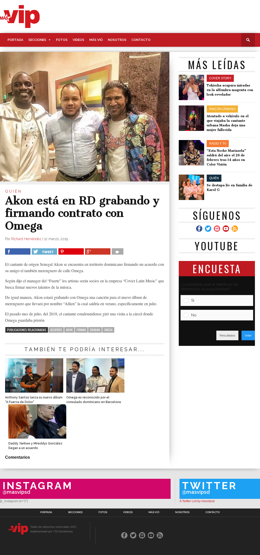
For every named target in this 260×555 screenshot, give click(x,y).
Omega (108, 330)
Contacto (141, 40)
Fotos (62, 40)
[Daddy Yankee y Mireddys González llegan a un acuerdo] (37, 437)
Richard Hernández (26, 239)
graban (95, 330)
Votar (248, 335)
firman (81, 330)
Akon (69, 330)
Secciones (37, 40)
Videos (78, 40)
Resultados (227, 335)
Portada (15, 40)
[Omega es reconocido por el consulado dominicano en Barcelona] (95, 391)
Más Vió (96, 40)
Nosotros (117, 40)
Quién (13, 191)
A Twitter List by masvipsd (197, 501)
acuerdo (56, 330)
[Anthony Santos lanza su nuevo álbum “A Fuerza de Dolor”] (34, 391)
